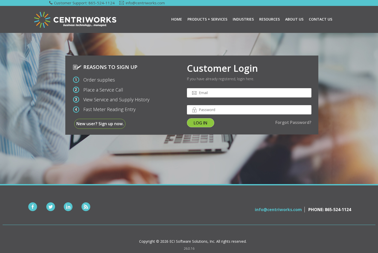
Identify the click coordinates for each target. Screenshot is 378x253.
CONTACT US (320, 19)
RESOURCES (269, 19)
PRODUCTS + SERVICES (207, 19)
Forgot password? (293, 122)
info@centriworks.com (145, 2)
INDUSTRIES (243, 19)
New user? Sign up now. (100, 124)
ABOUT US (294, 19)
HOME (176, 19)
